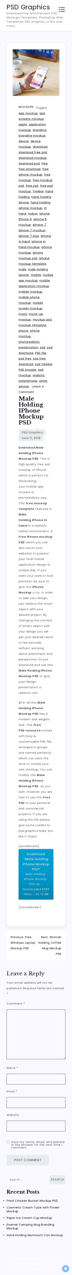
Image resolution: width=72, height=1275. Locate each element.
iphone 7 (39, 225)
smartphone (28, 381)
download (40, 147)
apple (23, 124)
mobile (36, 275)
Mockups (26, 107)
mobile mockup (30, 292)
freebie (38, 191)
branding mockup (32, 136)
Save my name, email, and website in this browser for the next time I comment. (38, 1145)
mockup (25, 320)
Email (12, 1091)
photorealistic (29, 342)
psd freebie (43, 364)
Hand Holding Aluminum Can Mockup (35, 1235)
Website (13, 1115)
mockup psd (42, 320)
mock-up (36, 314)
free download (30, 169)
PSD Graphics (28, 7)
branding (39, 130)
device (24, 141)
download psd (29, 163)
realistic (39, 375)
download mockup (33, 158)
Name (12, 1068)
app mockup (28, 113)
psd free (25, 359)
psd (42, 347)
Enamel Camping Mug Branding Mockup (30, 1226)
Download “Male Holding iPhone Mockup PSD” (36, 874)
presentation (28, 347)
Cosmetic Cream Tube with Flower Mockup (33, 1209)
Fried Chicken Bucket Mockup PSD (32, 1201)
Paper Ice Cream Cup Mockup (29, 1218)
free (44, 163)
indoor (33, 214)
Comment (16, 1004)
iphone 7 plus (29, 236)
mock (23, 314)
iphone (44, 214)
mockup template (32, 325)
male (22, 269)
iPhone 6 (25, 219)
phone (23, 331)
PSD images (27, 370)
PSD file (40, 353)
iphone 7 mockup (32, 230)
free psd (32, 186)
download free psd (33, 152)
